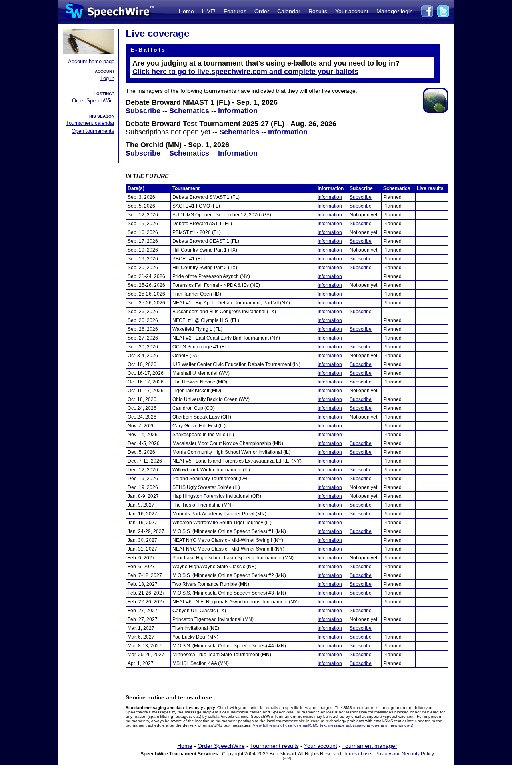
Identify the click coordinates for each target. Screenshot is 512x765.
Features (235, 11)
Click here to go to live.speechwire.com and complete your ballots (245, 72)
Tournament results (274, 746)
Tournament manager (369, 746)
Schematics (189, 111)
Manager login (394, 11)
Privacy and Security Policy (404, 754)
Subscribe (143, 111)
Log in (107, 78)
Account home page (91, 61)
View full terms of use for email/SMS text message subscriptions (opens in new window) (333, 725)
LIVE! (209, 11)
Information (238, 111)
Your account (351, 11)
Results (317, 11)
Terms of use (357, 754)
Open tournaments (93, 131)
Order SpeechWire (93, 101)
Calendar (288, 11)
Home (186, 11)
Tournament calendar (90, 123)
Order (261, 11)
